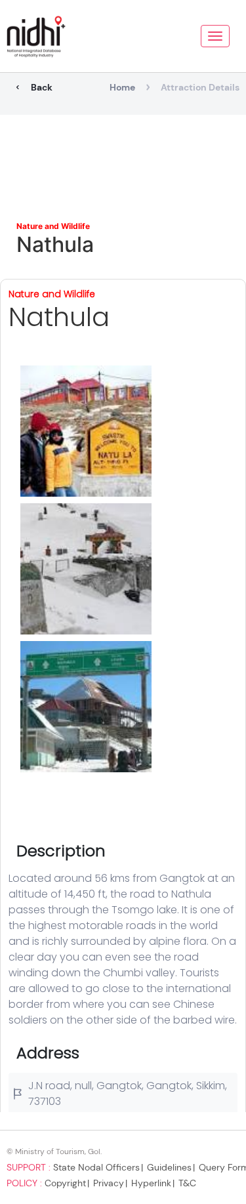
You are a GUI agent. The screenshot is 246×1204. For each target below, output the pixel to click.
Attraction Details (200, 87)
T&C (187, 1183)
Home (122, 87)
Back (41, 87)
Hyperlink (151, 1183)
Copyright (65, 1183)
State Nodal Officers (96, 1167)
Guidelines (169, 1167)
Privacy (108, 1183)
